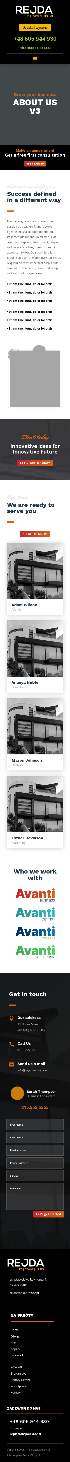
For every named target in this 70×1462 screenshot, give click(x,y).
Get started (35, 163)
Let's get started (48, 1214)
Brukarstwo (19, 1374)
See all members (35, 534)
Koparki (16, 1349)
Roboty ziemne (21, 1380)
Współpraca (19, 1386)
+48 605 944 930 (35, 38)
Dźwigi (15, 1336)
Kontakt (16, 1392)
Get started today (35, 463)
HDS (14, 1343)
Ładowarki (17, 1355)
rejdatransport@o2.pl (35, 48)
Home (15, 1330)
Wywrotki (17, 1367)
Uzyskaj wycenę (35, 27)
